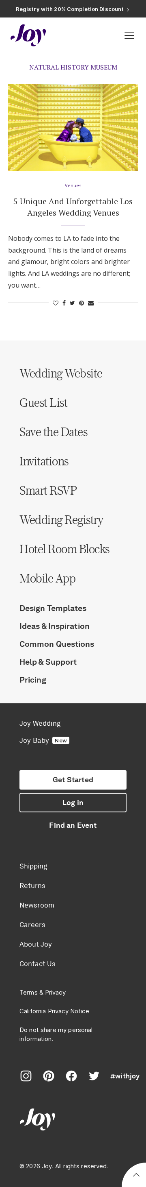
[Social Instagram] (25, 1075)
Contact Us (37, 964)
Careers (32, 925)
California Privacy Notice (54, 1011)
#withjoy (125, 1076)
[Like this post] (55, 303)
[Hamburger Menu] (129, 35)
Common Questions (56, 644)
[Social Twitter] (94, 1075)
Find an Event (73, 825)
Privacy (55, 992)
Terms (28, 992)
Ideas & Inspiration (54, 626)
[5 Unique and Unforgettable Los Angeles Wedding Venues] (73, 127)
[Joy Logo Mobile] (28, 35)
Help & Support (48, 662)
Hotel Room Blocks (64, 548)
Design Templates (53, 608)
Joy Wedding (39, 723)
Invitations (44, 461)
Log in (73, 802)
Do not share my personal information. (56, 1034)
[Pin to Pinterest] (81, 303)
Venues (73, 185)
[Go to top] (136, 1176)
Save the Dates (53, 431)
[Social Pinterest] (48, 1075)
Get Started (73, 779)
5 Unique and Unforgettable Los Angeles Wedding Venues (73, 207)
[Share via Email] (91, 303)
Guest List (43, 402)
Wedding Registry (61, 519)
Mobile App (47, 578)
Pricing (32, 680)
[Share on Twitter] (72, 303)
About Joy (35, 944)
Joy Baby (43, 740)
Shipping (33, 866)
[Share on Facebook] (64, 303)
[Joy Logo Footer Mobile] (73, 1120)
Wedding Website (61, 373)
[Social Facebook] (71, 1075)
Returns (32, 886)
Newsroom (36, 905)
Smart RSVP (48, 490)
